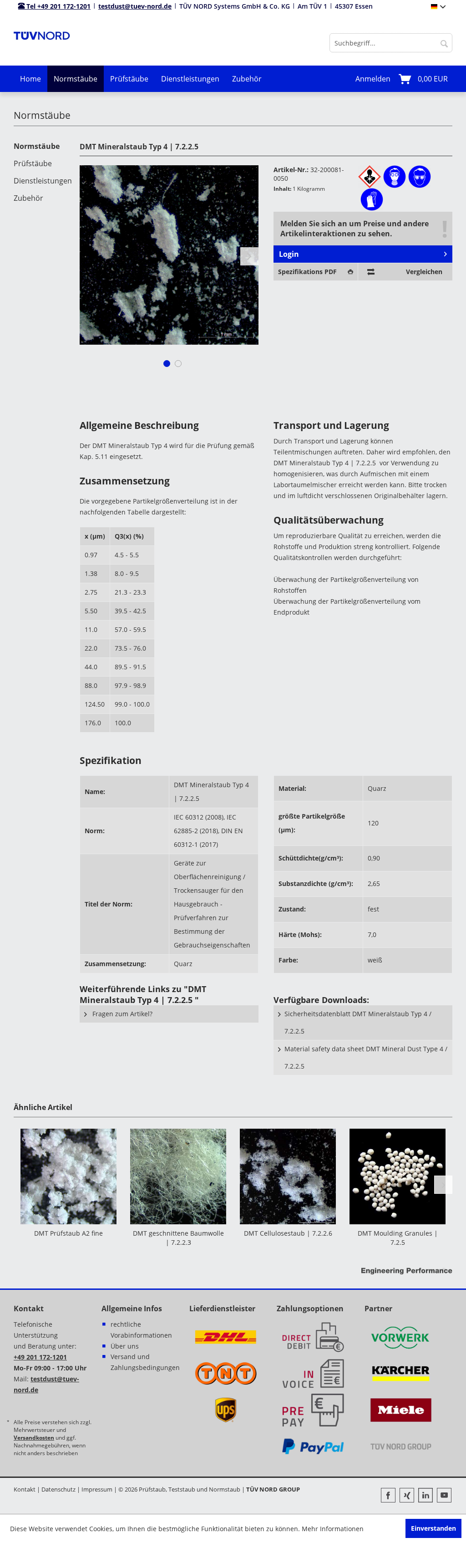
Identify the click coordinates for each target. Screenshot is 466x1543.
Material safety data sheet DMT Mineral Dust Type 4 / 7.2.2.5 (365, 1057)
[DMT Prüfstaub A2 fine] (68, 1176)
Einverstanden (433, 1528)
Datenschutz (58, 1489)
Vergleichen (424, 271)
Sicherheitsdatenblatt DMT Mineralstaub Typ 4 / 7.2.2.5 (357, 1022)
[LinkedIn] (427, 1496)
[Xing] (409, 1496)
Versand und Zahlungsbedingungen (145, 1362)
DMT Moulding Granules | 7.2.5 (398, 1238)
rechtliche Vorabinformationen (141, 1329)
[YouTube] (444, 1496)
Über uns (125, 1346)
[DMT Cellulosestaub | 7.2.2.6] (288, 1176)
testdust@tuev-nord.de (135, 6)
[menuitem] (390, 42)
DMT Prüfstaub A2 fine (68, 1233)
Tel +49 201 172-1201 (58, 6)
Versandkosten (34, 1437)
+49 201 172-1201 (40, 1357)
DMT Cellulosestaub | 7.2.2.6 (288, 1233)
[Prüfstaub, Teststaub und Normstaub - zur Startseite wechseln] (42, 42)
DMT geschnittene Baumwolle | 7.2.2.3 (178, 1238)
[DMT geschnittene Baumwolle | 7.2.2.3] (178, 1176)
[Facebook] (390, 1496)
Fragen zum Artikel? (121, 1013)
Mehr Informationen (333, 1528)
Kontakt (24, 1489)
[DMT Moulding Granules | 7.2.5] (398, 1176)
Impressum (96, 1489)
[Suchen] (444, 42)
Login (289, 254)
